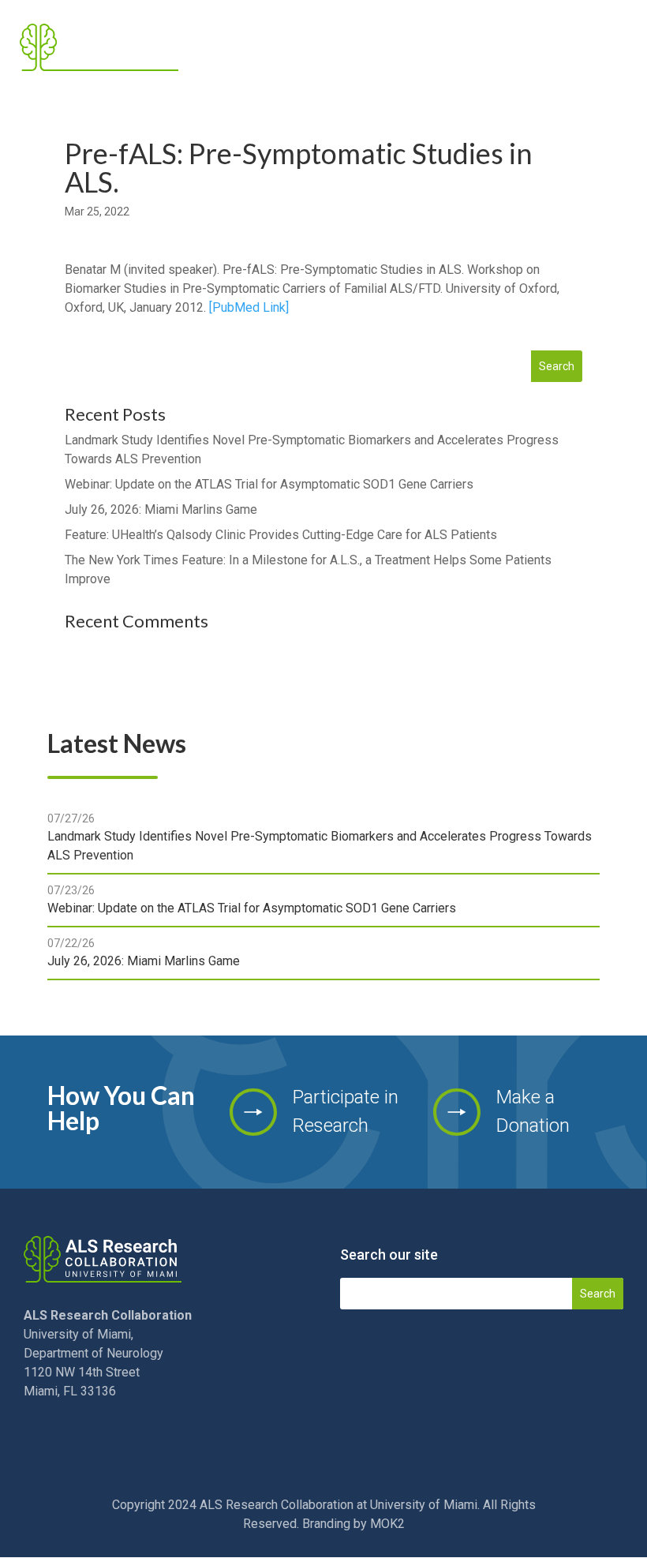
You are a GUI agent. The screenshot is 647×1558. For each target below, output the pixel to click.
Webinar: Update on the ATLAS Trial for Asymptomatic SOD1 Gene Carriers (269, 484)
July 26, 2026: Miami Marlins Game (161, 509)
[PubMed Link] (249, 307)
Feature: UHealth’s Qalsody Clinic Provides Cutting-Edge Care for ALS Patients (281, 534)
